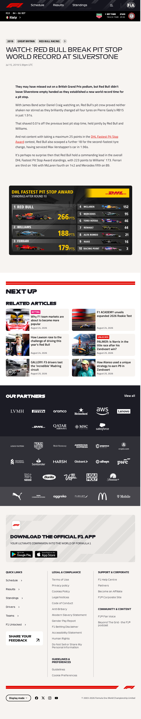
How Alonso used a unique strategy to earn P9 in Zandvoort (114, 365)
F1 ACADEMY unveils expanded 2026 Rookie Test (114, 314)
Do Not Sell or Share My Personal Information (67, 646)
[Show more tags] (65, 41)
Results (58, 5)
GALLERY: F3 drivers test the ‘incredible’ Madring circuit (47, 365)
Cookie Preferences (64, 675)
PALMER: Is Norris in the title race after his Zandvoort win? (112, 345)
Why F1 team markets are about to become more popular (47, 320)
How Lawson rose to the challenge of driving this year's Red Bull (46, 341)
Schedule (37, 5)
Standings (80, 5)
